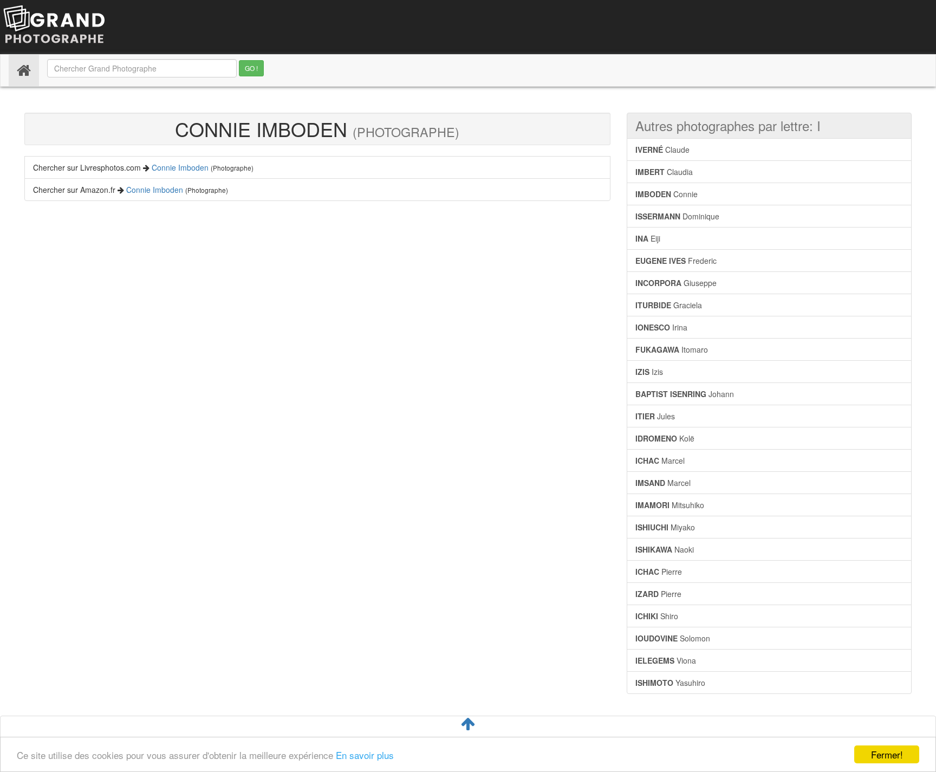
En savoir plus (365, 755)
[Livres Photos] (54, 26)
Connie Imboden (180, 167)
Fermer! (887, 754)
